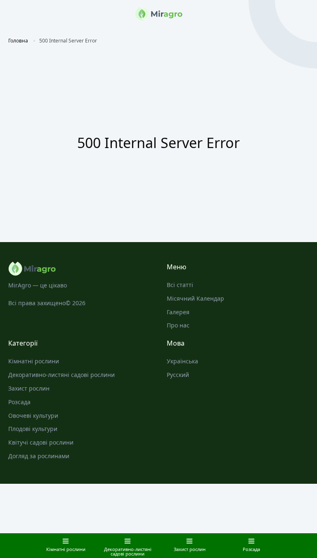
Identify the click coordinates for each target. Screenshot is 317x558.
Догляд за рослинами (38, 456)
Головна (18, 40)
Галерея (178, 312)
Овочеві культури (33, 415)
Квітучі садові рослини (40, 442)
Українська (182, 361)
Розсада (19, 402)
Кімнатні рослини (33, 361)
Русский (178, 375)
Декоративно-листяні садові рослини (61, 375)
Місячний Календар (195, 298)
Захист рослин (29, 388)
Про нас (178, 325)
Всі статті (180, 285)
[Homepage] (79, 268)
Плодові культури (32, 429)
